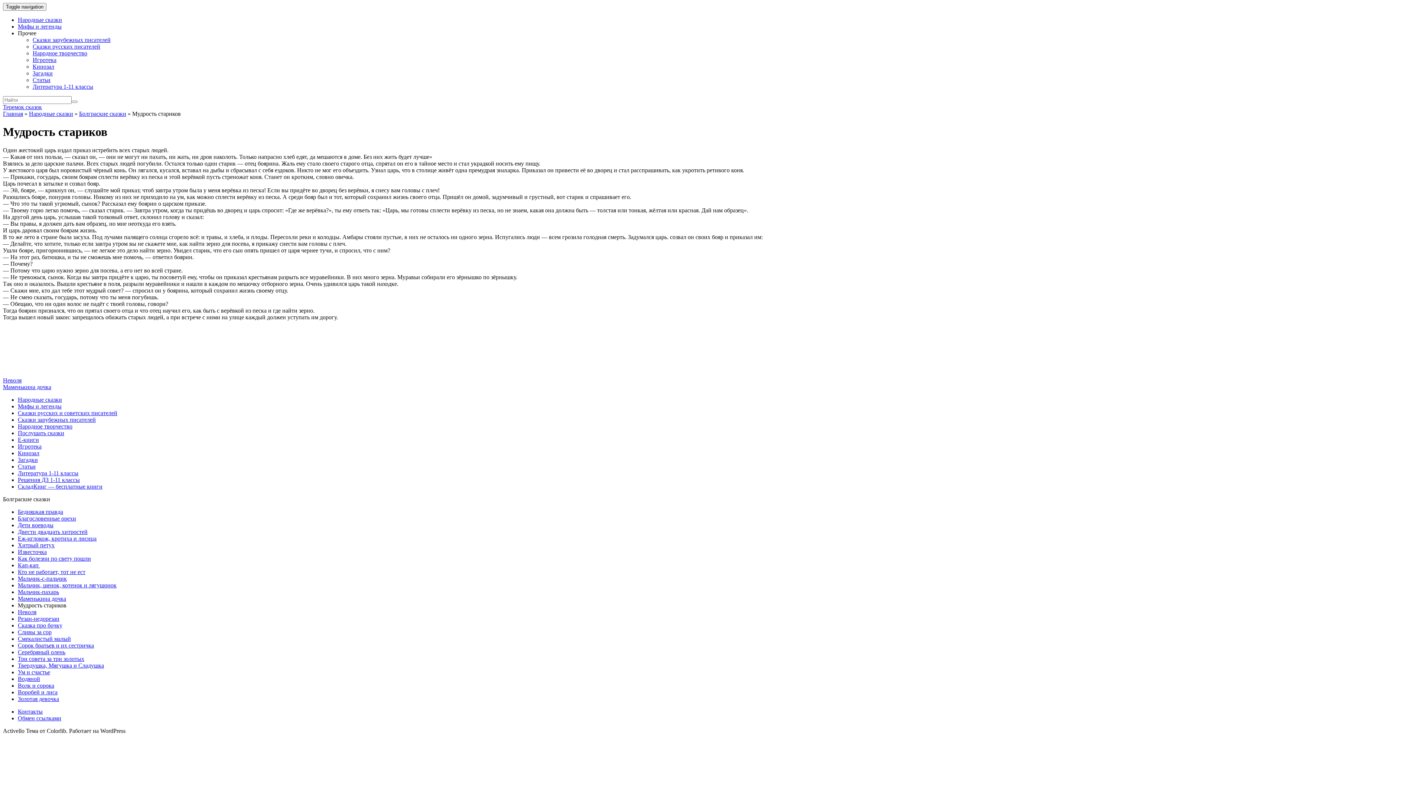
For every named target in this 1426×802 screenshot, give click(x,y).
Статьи (42, 80)
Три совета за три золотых (51, 659)
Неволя (12, 380)
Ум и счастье (34, 672)
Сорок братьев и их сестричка (56, 645)
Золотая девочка (38, 699)
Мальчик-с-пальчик (42, 579)
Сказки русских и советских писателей (67, 413)
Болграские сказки (102, 114)
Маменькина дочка (27, 387)
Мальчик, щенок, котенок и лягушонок (67, 585)
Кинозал (43, 66)
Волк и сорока (36, 685)
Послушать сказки (41, 433)
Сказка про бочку (40, 625)
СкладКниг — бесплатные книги (60, 486)
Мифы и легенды (40, 26)
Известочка (32, 552)
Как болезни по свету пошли (54, 558)
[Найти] (75, 102)
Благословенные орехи (47, 518)
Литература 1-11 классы (63, 87)
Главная (13, 114)
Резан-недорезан (38, 619)
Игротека (44, 60)
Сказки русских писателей (66, 46)
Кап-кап (29, 565)
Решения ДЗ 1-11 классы (49, 480)
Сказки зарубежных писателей (72, 40)
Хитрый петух (36, 545)
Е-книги (28, 440)
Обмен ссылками (39, 718)
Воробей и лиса (38, 692)
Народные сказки (40, 20)
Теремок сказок (22, 107)
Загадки (43, 73)
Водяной (29, 679)
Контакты (30, 711)
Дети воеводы (35, 525)
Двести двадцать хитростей (53, 532)
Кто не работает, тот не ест (51, 572)
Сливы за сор (35, 632)
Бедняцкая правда (40, 512)
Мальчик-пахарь (38, 592)
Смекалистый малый (44, 639)
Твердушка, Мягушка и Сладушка (61, 665)
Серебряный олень (41, 652)
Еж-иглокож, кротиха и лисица (57, 538)
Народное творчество (60, 53)
